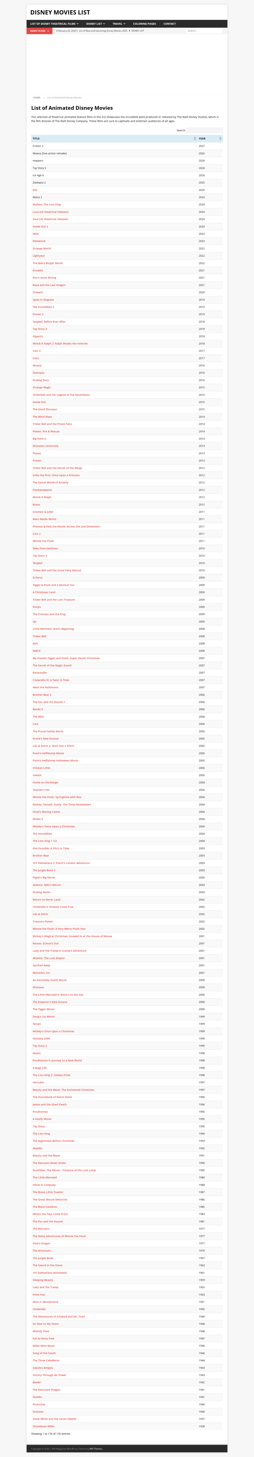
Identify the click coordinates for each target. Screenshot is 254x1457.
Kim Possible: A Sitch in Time (51, 848)
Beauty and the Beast (46, 1155)
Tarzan (37, 1024)
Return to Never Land (46, 899)
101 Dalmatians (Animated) (50, 1272)
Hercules (38, 1082)
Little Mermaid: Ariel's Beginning (53, 629)
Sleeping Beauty (43, 1280)
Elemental (39, 241)
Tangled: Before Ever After (49, 321)
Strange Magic (42, 387)
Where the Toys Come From (50, 1214)
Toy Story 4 (40, 329)
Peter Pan (39, 1294)
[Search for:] (204, 31)
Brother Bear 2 (42, 694)
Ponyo (37, 607)
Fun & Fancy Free (43, 1338)
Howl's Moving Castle (46, 811)
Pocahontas (40, 1111)
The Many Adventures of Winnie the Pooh (59, 1236)
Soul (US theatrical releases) (50, 219)
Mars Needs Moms (44, 519)
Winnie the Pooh (43, 541)
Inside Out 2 (40, 226)
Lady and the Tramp (45, 1287)
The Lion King (41, 1133)
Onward (38, 292)
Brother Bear (41, 855)
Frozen (37, 460)
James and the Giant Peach (50, 1104)
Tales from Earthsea (45, 548)
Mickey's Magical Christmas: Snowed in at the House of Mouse (72, 936)
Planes (37, 453)
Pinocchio (39, 1404)
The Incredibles (42, 833)
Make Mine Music (44, 1345)
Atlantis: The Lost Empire (49, 958)
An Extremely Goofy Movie (50, 980)
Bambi (37, 1382)
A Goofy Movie (42, 1119)
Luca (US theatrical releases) (50, 212)
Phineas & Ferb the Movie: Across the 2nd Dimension (66, 526)
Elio (35, 190)
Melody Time (41, 1331)
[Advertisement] (127, 67)
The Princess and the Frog (49, 614)
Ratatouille (40, 672)
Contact (170, 23)
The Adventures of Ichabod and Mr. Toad (59, 1316)
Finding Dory (41, 380)
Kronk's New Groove (46, 738)
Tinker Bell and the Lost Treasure (54, 599)
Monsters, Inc (41, 972)
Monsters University (46, 446)
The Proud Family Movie (48, 731)
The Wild (38, 716)
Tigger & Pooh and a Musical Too (53, 585)
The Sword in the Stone (47, 1265)
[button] (195, 138)
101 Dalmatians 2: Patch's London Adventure (61, 863)
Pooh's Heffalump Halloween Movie (55, 760)
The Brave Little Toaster (48, 1192)
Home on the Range (45, 782)
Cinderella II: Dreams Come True (53, 907)
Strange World (42, 248)
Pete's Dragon (41, 1243)
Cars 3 (37, 351)
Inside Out (39, 402)
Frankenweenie (42, 490)
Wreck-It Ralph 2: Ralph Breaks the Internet (60, 343)
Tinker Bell (39, 636)
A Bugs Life (40, 1068)
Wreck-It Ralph (42, 497)
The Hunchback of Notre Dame (52, 1097)
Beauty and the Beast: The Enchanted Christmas (63, 1089)
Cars (35, 724)
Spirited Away (41, 965)
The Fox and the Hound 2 (49, 702)
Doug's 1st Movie (43, 1016)
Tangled (37, 563)
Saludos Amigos (43, 1368)
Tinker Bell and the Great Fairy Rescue (57, 570)
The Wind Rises (42, 416)
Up (34, 621)
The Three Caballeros (46, 1360)
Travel (117, 23)
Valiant (37, 775)
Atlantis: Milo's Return (47, 885)
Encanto (38, 270)
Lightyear (39, 255)
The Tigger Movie (43, 1009)
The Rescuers (41, 1228)
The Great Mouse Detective (50, 1199)
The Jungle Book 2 (44, 870)
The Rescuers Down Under (49, 1163)
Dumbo (37, 1397)
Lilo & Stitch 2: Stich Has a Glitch (53, 746)
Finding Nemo (41, 892)
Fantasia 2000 (41, 1038)
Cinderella (39, 1309)
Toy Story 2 (40, 1045)
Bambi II (38, 709)
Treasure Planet (43, 921)
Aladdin (37, 1148)
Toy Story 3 (40, 555)
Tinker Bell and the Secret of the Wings (57, 468)
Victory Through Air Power (49, 1375)
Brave (36, 504)
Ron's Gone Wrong (44, 277)
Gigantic (38, 336)
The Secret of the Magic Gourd (52, 665)
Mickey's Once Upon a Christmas (53, 1031)
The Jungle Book (43, 1258)
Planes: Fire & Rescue (46, 431)
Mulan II (38, 819)
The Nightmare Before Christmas (53, 1141)
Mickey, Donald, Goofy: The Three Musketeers (62, 804)
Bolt (35, 643)
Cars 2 (37, 533)
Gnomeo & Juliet (43, 512)
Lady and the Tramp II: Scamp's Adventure (59, 950)
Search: (181, 130)
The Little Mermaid (45, 1177)
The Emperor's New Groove (50, 1002)
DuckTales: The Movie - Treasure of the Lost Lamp (64, 1170)
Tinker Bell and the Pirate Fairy (52, 424)
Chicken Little (41, 768)
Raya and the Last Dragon (49, 285)
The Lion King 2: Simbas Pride (51, 1075)
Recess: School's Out (46, 943)
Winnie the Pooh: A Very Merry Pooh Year (59, 928)
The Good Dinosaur (45, 409)
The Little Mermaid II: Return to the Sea (58, 994)
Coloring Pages (144, 23)
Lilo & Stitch (40, 914)
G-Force (37, 577)
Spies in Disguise (43, 299)
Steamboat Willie (43, 1426)
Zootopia (38, 372)
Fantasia (38, 1411)
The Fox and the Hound (48, 1221)
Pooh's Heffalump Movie (48, 753)
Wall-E (37, 650)
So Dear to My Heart (46, 1324)
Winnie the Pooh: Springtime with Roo (57, 797)
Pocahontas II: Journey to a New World (57, 1060)
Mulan (37, 1053)
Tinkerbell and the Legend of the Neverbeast (61, 395)
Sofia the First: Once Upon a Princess (56, 475)
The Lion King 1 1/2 (45, 841)
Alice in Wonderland (45, 1302)
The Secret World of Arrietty (50, 482)
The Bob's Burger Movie (48, 263)
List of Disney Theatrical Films (52, 23)
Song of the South (44, 1353)
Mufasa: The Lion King (47, 204)
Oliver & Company (44, 1185)
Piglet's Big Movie (44, 877)
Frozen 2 (38, 314)
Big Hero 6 (39, 438)
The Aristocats (42, 1250)
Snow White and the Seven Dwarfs (54, 1419)
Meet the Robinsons (45, 687)
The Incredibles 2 (43, 307)
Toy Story (39, 1126)
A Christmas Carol (44, 592)
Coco (36, 358)
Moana (37, 365)
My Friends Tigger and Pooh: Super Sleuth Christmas (66, 658)
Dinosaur (38, 987)
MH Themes (96, 1448)
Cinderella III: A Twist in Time (51, 680)
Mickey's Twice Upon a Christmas (54, 826)
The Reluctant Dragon (46, 1389)
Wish (36, 233)
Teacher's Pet (41, 790)
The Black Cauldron (45, 1207)
